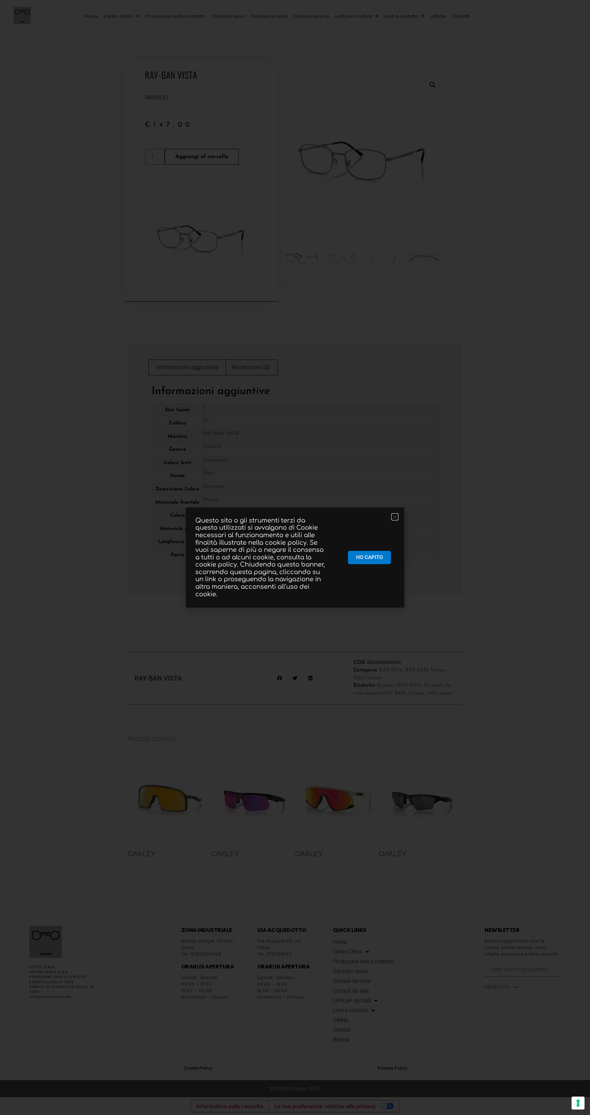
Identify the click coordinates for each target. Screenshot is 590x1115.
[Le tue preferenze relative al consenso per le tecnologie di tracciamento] (578, 1103)
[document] (295, 557)
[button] (480, 16)
